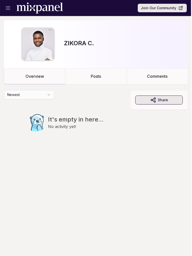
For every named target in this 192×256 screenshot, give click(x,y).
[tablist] (96, 76)
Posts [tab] (96, 76)
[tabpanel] (96, 121)
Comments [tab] (157, 76)
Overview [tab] (35, 76)
